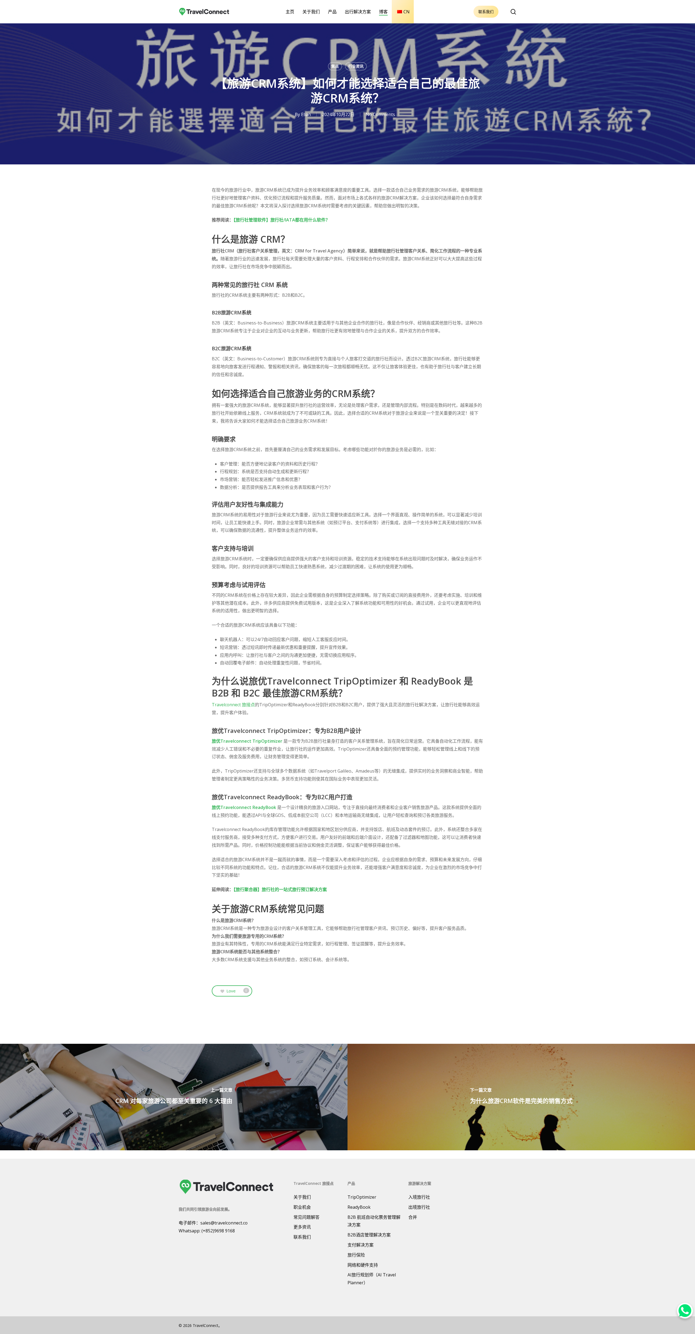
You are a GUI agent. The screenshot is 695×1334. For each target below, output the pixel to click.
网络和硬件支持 (363, 1265)
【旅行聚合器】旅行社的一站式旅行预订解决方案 (280, 889)
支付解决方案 (361, 1245)
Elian (306, 114)
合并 (412, 1217)
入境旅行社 (419, 1197)
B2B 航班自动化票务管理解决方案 (374, 1221)
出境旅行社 (419, 1207)
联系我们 (486, 11)
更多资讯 (302, 1227)
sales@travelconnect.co (224, 1223)
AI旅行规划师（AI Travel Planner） (372, 1279)
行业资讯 (356, 66)
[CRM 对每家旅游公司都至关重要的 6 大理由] (174, 1097)
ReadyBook (359, 1207)
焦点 (335, 66)
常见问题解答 (306, 1217)
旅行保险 (356, 1255)
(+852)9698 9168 (218, 1231)
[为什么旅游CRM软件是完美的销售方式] (521, 1097)
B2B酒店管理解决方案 (369, 1235)
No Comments (380, 114)
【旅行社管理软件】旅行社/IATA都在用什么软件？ (281, 220)
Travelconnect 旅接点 (233, 705)
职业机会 (302, 1207)
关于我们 (302, 1197)
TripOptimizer (362, 1197)
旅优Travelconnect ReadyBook (244, 807)
